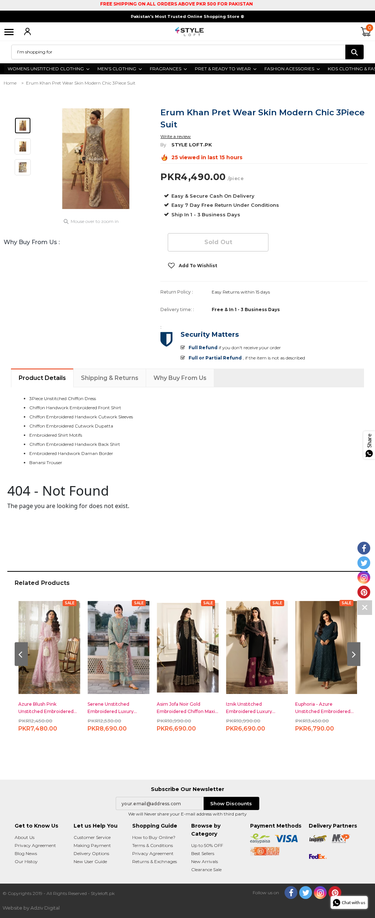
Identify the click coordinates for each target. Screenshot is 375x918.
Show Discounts (231, 803)
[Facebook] (291, 892)
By (163, 145)
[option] (95, 158)
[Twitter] (305, 892)
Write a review (175, 136)
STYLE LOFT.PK (191, 145)
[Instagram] (320, 892)
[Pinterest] (334, 892)
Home (10, 83)
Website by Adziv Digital (31, 908)
